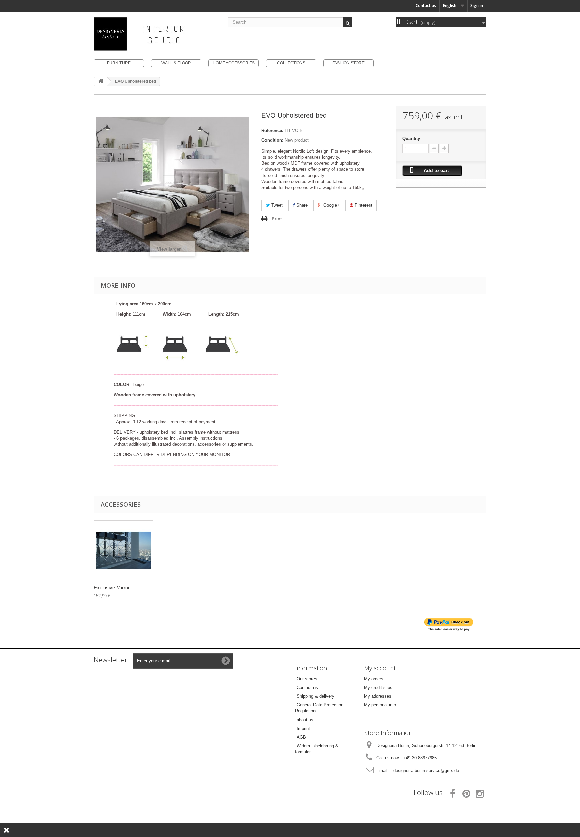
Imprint (303, 728)
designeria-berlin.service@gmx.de (426, 770)
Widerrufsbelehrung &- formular (317, 748)
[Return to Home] (100, 81)
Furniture (119, 63)
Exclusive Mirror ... (114, 587)
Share (301, 205)
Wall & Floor (176, 63)
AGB (301, 737)
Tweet (276, 205)
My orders (373, 678)
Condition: (272, 140)
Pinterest (362, 205)
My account (380, 668)
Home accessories (234, 63)
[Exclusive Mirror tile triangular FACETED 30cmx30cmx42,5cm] (123, 550)
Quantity (411, 138)
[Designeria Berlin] (156, 34)
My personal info (380, 704)
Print (277, 218)
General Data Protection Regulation (319, 707)
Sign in (476, 5)
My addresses (377, 696)
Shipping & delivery (315, 696)
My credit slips (378, 687)
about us (305, 719)
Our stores (307, 678)
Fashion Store (348, 63)
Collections (291, 63)
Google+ (331, 205)
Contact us (426, 5)
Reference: (272, 130)
